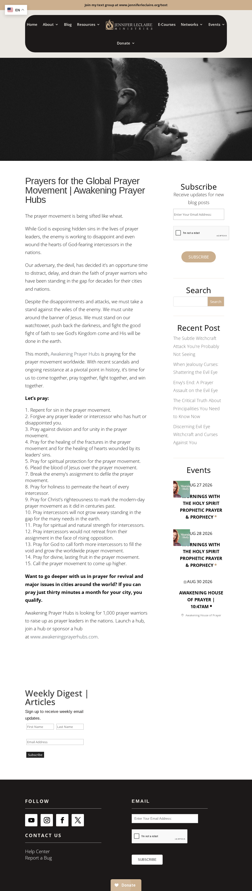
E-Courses (166, 24)
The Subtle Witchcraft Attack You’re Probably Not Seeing (196, 346)
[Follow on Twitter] (78, 820)
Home (32, 24)
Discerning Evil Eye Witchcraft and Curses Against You (195, 434)
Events (214, 24)
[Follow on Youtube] (31, 820)
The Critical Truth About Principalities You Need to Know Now (197, 408)
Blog (68, 24)
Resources (86, 24)
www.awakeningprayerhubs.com (64, 637)
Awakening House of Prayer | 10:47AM (201, 599)
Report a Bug (38, 858)
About (48, 24)
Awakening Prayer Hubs (75, 354)
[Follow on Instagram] (47, 820)
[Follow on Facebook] (62, 820)
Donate (123, 43)
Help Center (37, 851)
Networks (189, 24)
